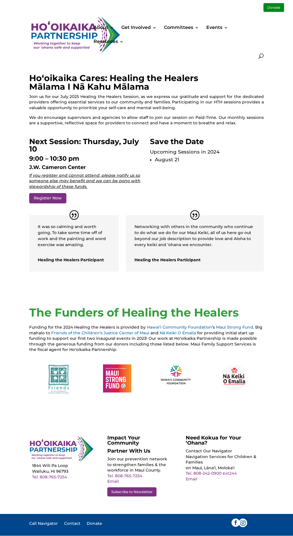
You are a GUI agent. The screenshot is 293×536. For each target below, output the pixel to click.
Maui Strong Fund (234, 327)
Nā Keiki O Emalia (178, 332)
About (101, 27)
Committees (178, 27)
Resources (106, 42)
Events (214, 27)
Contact (72, 523)
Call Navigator (43, 523)
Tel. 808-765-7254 (49, 477)
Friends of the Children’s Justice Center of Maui (100, 332)
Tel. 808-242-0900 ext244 (211, 473)
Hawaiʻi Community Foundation (179, 327)
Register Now (48, 198)
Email (113, 481)
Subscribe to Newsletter (132, 492)
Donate (94, 523)
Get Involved (136, 27)
